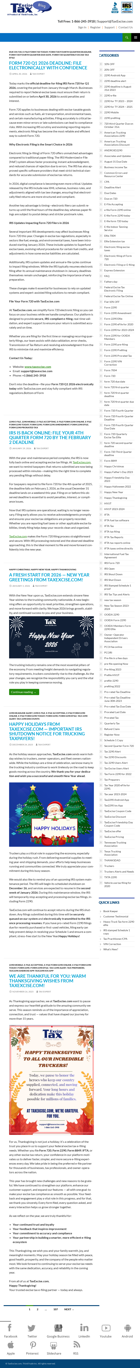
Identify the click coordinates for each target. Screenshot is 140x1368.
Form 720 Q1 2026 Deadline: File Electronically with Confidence (48, 65)
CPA (106, 181)
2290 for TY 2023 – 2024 (118, 101)
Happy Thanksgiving (63, 569)
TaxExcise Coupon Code (117, 811)
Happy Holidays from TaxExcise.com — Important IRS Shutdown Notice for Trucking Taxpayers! (47, 731)
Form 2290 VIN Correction (113, 363)
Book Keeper (110, 911)
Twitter (32, 1336)
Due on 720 (15, 51)
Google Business (58, 1336)
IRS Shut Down (112, 579)
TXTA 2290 (110, 877)
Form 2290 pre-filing (116, 344)
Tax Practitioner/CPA (115, 938)
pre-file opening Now (116, 663)
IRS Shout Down (113, 574)
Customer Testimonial (115, 916)
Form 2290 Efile (79, 424)
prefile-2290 (111, 680)
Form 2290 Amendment (56, 424)
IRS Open (109, 568)
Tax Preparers (75, 967)
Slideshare (54, 1353)
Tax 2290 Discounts (28, 718)
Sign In (82, 27)
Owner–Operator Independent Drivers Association (116, 638)
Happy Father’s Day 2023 (118, 471)
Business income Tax (115, 167)
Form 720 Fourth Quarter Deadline (70, 51)
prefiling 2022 (112, 686)
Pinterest (32, 1353)
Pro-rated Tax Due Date (117, 706)
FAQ (106, 276)
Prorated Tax (111, 717)
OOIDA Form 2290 (115, 620)
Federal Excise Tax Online (118, 296)
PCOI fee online (113, 646)
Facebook (10, 1336)
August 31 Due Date (115, 161)
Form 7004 (110, 370)
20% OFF (109, 69)
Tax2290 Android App (21, 970)
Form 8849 (110, 460)
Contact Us (125, 27)
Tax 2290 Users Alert (116, 762)
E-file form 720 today (35, 51)
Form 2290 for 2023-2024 (119, 329)
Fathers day (110, 281)
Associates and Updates (117, 155)
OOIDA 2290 (111, 614)
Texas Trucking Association (112, 853)
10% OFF (109, 64)
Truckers (109, 865)
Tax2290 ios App (44, 970)
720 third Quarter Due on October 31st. (118, 125)
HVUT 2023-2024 (114, 509)
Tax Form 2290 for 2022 (117, 774)
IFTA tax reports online (117, 542)
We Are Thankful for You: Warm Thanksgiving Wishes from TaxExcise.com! (47, 980)
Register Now (112, 734)
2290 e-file (15, 421)
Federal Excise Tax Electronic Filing (114, 289)
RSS (75, 1353)
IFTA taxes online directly (118, 548)
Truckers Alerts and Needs (119, 871)
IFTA (107, 514)
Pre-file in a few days (116, 658)
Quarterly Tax (112, 723)
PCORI (108, 652)
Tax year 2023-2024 (115, 794)
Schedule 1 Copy (113, 740)
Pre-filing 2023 (112, 669)
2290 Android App (114, 75)
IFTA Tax (109, 525)
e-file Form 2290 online (70, 421)
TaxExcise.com (82, 462)
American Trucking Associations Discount (117, 143)
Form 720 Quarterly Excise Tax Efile (115, 435)
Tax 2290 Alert (57, 967)
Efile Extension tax (114, 241)
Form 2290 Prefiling (115, 350)
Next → (69, 1309)
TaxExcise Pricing (114, 836)
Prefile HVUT (111, 675)
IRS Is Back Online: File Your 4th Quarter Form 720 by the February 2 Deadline (50, 437)
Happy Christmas (19, 569)
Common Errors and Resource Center (115, 174)
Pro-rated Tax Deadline (117, 691)
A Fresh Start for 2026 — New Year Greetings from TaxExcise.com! (49, 577)
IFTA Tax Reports (113, 537)
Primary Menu (135, 37)
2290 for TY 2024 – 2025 (118, 106)
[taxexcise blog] (30, 7)
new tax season (112, 600)
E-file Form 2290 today (31, 716)
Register (95, 27)
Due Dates (110, 193)
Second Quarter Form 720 (119, 745)
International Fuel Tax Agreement (116, 556)
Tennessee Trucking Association (115, 844)
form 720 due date (114, 381)
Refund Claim (112, 728)
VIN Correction (112, 944)
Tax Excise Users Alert (116, 768)
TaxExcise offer (112, 831)
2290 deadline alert (20, 713)
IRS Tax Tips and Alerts (117, 594)
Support (109, 27)
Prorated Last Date (115, 712)
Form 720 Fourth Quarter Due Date (30, 54)
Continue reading (25, 692)
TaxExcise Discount (115, 816)
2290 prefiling (112, 118)
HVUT (107, 503)
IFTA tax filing (112, 531)
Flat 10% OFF (112, 301)
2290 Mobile (29, 421)
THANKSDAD (112, 860)
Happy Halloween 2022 (117, 486)
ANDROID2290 (113, 150)
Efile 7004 (110, 235)
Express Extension (114, 270)
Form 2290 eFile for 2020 (118, 324)
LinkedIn (84, 1336)
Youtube (106, 1336)
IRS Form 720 (112, 562)
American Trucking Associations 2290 (115, 134)
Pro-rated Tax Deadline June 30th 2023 (117, 699)
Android (127, 1336)
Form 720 (109, 375)
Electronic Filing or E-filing (119, 264)
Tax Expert (38, 73)
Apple (11, 1353)
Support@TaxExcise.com (115, 21)
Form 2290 (36, 424)
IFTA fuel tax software (116, 520)
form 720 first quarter (116, 387)
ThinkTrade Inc (30, 1363)
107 (55, 1309)
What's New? (110, 949)
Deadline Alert (112, 187)
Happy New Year (40, 569)
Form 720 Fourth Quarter (118, 410)
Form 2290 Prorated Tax (23, 427)
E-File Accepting (46, 421)
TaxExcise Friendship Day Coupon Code (118, 824)
